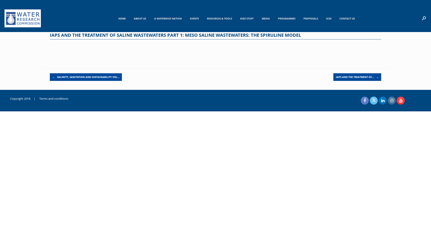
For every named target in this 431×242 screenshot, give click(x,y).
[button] (424, 18)
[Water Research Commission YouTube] (401, 101)
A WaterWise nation (168, 18)
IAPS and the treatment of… (357, 77)
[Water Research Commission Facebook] (365, 101)
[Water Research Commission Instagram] (392, 101)
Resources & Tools (219, 18)
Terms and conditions (53, 99)
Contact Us (347, 18)
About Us (140, 18)
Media (266, 18)
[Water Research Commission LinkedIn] (383, 101)
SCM (328, 18)
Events (194, 18)
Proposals (310, 18)
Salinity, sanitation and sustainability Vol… (85, 77)
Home (122, 18)
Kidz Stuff (247, 18)
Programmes (286, 18)
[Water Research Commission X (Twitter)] (374, 101)
